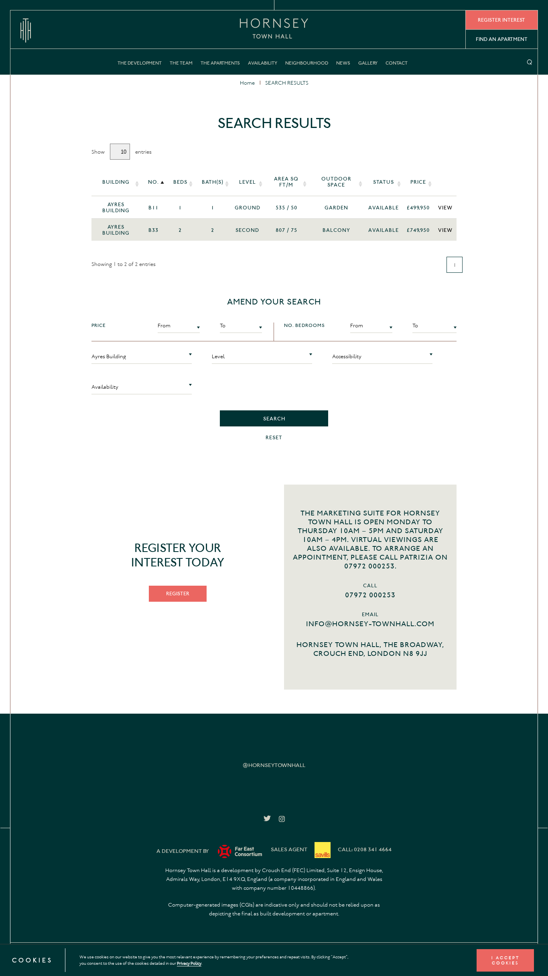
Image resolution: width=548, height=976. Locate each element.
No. (153, 182)
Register (177, 593)
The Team (181, 63)
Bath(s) (212, 182)
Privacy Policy (189, 963)
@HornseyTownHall (274, 765)
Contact (397, 63)
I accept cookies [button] (505, 960)
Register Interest (501, 20)
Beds (180, 182)
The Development (140, 63)
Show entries (121, 151)
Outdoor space (336, 182)
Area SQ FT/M (286, 182)
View (445, 208)
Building (116, 182)
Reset (274, 437)
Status (383, 182)
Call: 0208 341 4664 (365, 849)
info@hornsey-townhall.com (370, 623)
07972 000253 (370, 594)
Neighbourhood (306, 63)
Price (418, 182)
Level (247, 182)
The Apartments (220, 63)
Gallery (368, 63)
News (343, 63)
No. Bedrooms (304, 325)
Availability (262, 63)
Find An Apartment (502, 39)
